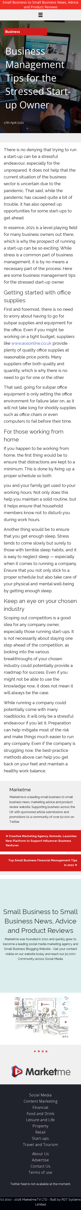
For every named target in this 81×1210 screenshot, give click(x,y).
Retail (40, 1132)
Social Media (40, 1095)
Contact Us (40, 1166)
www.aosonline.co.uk (31, 343)
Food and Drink (40, 1113)
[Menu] (40, 14)
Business (12, 32)
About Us (40, 1153)
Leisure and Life (40, 1119)
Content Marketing (40, 1101)
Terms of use (40, 1172)
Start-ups (40, 1138)
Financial (40, 1107)
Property (40, 1126)
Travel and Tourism (40, 1144)
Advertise (40, 1159)
